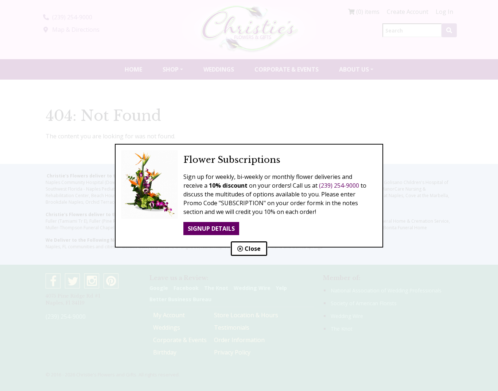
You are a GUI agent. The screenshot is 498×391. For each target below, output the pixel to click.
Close (252, 249)
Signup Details (211, 229)
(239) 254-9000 (339, 185)
